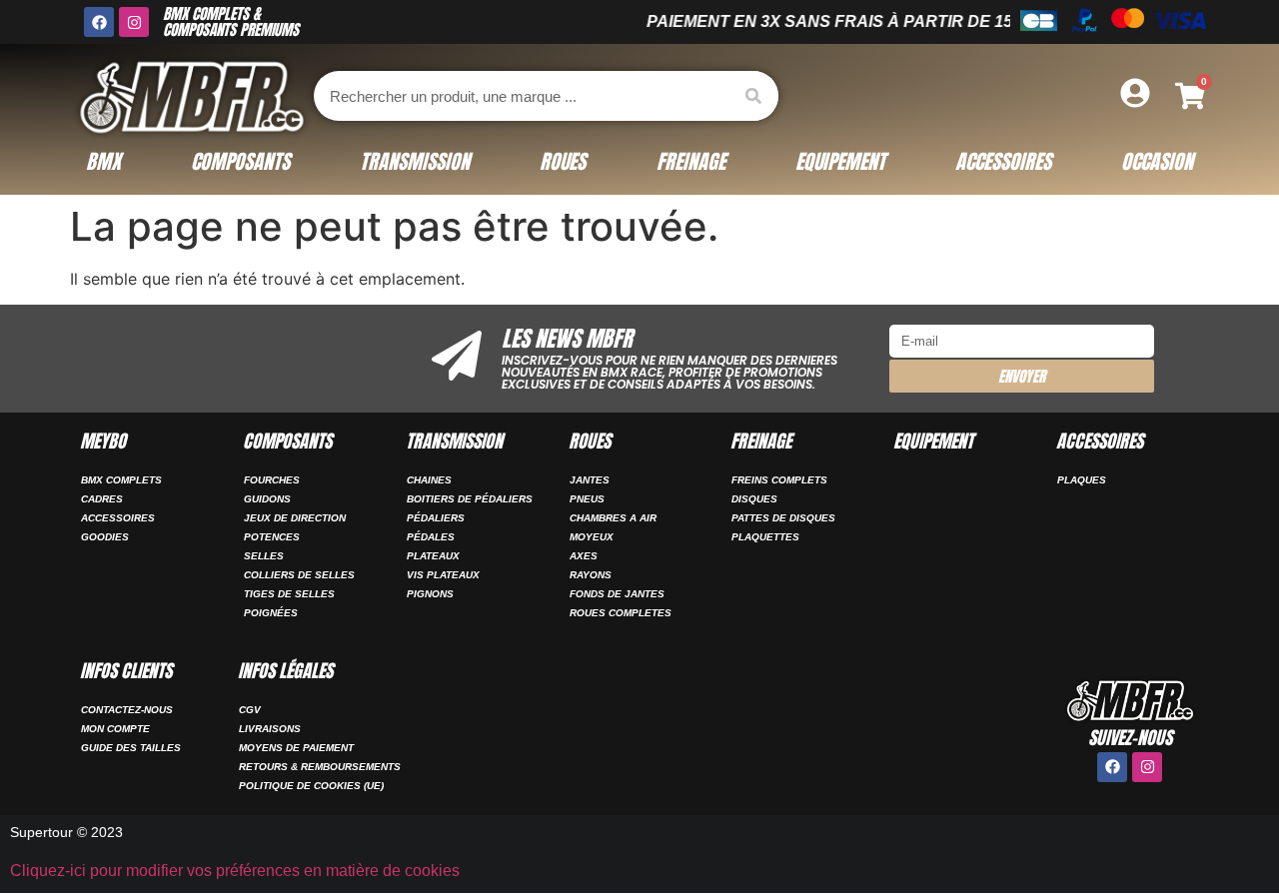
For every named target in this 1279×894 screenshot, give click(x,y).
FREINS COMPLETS (779, 479)
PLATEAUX (433, 555)
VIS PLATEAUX (443, 574)
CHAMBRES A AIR (613, 517)
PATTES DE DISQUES (783, 517)
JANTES (590, 479)
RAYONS (591, 574)
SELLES (264, 555)
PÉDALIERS (436, 517)
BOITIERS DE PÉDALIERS (470, 498)
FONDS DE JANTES (617, 593)
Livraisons (270, 728)
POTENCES (272, 536)
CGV (250, 709)
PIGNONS (430, 593)
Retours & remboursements (320, 766)
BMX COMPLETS (121, 479)
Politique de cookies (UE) (311, 785)
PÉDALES (431, 536)
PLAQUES (1081, 479)
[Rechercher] (753, 96)
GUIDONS (267, 498)
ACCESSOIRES (118, 517)
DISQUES (754, 498)
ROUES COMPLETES (620, 612)
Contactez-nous (127, 709)
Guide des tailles (131, 747)
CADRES (102, 498)
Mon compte (115, 728)
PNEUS (587, 498)
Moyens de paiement (296, 747)
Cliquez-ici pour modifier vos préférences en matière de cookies (235, 870)
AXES (584, 555)
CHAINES (429, 479)
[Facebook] (99, 22)
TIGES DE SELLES (289, 593)
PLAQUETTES (765, 536)
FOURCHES (272, 479)
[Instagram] (134, 22)
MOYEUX (592, 536)
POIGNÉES (271, 612)
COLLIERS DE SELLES (299, 574)
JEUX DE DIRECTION (295, 517)
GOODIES (105, 536)
